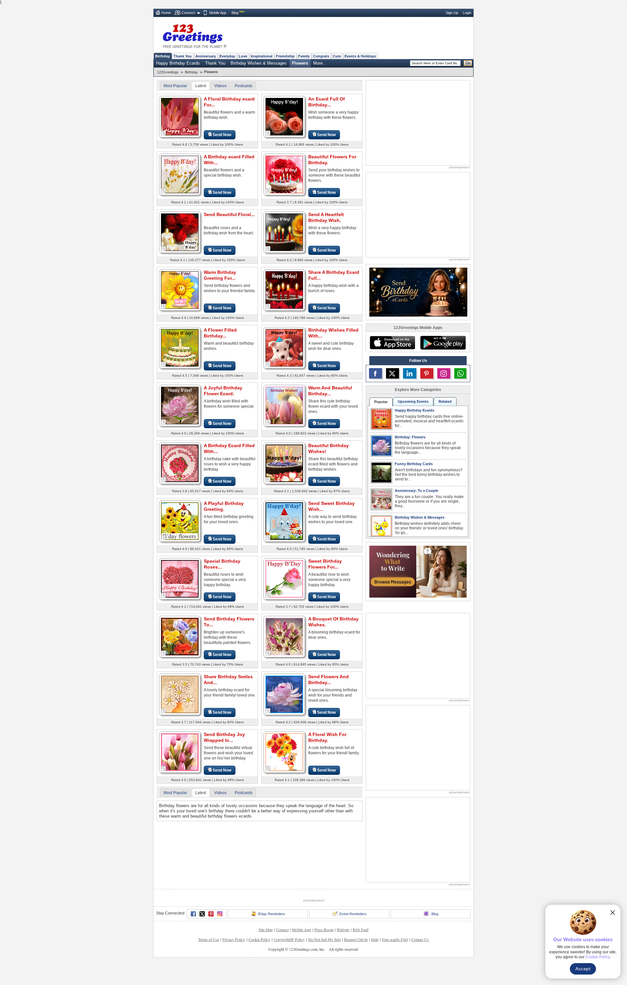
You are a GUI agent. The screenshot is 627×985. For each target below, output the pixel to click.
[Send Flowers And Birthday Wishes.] (284, 694)
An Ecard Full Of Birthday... (326, 101)
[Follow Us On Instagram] (443, 373)
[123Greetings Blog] (418, 571)
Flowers (300, 63)
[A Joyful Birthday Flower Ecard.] (180, 405)
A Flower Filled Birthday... (220, 332)
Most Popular (175, 86)
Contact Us (420, 939)
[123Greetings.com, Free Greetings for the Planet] (194, 35)
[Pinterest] (211, 913)
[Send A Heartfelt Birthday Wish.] (284, 232)
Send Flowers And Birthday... (328, 679)
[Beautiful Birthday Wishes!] (284, 463)
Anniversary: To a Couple (416, 490)
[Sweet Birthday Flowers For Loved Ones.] (284, 578)
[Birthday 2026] (418, 291)
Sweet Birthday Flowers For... (325, 564)
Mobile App (217, 13)
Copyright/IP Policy (289, 939)
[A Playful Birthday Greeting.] (180, 521)
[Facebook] (193, 913)
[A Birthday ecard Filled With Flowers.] (180, 174)
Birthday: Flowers (410, 437)
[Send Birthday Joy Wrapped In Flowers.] (180, 752)
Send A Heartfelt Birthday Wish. (326, 217)
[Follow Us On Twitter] (392, 373)
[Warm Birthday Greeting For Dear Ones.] (180, 289)
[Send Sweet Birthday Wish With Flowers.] (284, 521)
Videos (220, 86)
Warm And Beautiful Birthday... (330, 390)
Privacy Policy (233, 939)
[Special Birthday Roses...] (180, 578)
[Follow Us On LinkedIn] (409, 373)
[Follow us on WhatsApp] (460, 373)
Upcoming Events (413, 401)
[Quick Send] (163, 133)
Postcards (243, 86)
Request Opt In (356, 939)
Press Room (323, 929)
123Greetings (168, 72)
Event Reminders (353, 914)
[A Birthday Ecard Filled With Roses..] (180, 463)
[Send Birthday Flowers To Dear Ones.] (180, 636)
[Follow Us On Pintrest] (426, 373)
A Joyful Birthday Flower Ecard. (223, 390)
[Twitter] (202, 913)
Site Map (266, 929)
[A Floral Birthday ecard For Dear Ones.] (180, 116)
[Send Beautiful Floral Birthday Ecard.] (180, 232)
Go (468, 63)
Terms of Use (208, 939)
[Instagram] (219, 913)
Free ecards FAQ (395, 939)
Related (445, 401)
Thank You (182, 56)
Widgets (343, 929)
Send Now (222, 135)
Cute (337, 56)
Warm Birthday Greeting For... (220, 275)
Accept (582, 968)
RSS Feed (360, 929)
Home (166, 13)
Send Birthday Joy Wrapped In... (224, 737)
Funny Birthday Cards (414, 464)
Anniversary (205, 56)
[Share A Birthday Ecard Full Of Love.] (284, 289)
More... (320, 63)
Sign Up (452, 13)
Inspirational (261, 56)
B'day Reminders (271, 914)
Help (374, 939)
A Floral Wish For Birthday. (327, 737)
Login (467, 13)
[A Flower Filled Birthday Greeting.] (180, 347)
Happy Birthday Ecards (178, 63)
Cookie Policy (259, 939)
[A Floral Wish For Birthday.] (284, 752)
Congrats (321, 56)
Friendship (285, 56)
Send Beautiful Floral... (229, 214)
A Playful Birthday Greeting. (224, 506)
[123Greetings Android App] (443, 343)
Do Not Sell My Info (324, 939)
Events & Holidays (360, 56)
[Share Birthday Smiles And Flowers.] (180, 694)
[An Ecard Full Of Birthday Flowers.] (284, 116)
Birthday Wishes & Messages (259, 63)
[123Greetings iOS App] (392, 343)
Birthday (162, 56)
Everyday (227, 56)
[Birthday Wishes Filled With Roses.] (284, 347)
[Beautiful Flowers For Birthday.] (284, 174)
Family (304, 56)
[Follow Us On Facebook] (375, 373)
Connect (188, 13)
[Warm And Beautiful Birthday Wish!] (284, 405)
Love (243, 56)
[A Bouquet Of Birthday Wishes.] (284, 636)
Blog (235, 13)
